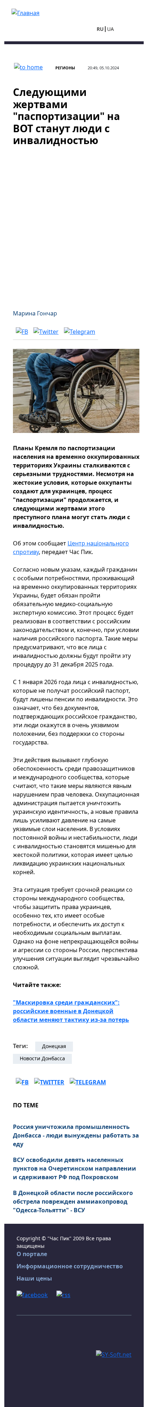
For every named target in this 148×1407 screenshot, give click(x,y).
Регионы (65, 67)
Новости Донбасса (42, 1058)
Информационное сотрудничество (70, 1266)
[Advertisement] (74, 223)
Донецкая (54, 1046)
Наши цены (34, 1278)
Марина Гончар (35, 313)
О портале (32, 1254)
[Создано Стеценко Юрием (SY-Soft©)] (113, 1354)
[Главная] (25, 12)
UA (110, 29)
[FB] (22, 331)
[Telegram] (79, 331)
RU (100, 29)
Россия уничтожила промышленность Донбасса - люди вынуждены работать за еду (76, 1135)
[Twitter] (46, 331)
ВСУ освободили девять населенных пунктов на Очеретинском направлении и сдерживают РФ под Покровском (74, 1168)
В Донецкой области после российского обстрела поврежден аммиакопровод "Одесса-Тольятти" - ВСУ (73, 1201)
